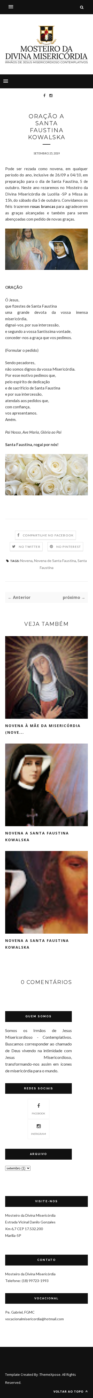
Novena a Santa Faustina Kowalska (37, 944)
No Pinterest (68, 547)
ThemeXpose (50, 1374)
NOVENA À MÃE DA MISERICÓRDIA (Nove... (43, 729)
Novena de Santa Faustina (55, 560)
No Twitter (29, 547)
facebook (38, 1113)
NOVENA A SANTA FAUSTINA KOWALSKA (37, 836)
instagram (38, 1133)
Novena (26, 560)
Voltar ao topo (68, 1391)
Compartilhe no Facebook (48, 535)
